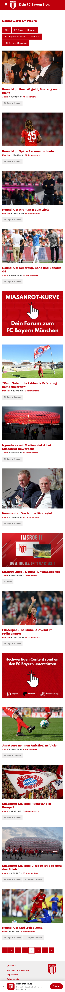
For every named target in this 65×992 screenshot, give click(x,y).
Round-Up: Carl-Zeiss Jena (22, 927)
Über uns (11, 966)
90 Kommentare (30, 275)
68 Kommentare (32, 213)
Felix (4, 931)
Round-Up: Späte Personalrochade (28, 151)
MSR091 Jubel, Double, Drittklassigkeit (31, 571)
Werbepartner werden (18, 970)
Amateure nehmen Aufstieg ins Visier (30, 745)
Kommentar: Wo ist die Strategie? (27, 513)
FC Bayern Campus (16, 43)
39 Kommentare (31, 811)
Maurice (6, 155)
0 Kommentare (30, 576)
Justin (5, 97)
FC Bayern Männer (25, 30)
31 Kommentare (32, 155)
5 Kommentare (32, 391)
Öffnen (56, 986)
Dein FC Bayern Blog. (34, 4)
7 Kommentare (30, 749)
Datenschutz (13, 979)
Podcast (35, 36)
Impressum (12, 974)
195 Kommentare (31, 517)
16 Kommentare (30, 453)
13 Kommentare (32, 637)
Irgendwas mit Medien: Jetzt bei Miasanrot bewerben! (26, 447)
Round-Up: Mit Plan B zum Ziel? (25, 209)
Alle (7, 30)
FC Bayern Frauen (15, 36)
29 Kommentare (30, 873)
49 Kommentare (31, 97)
